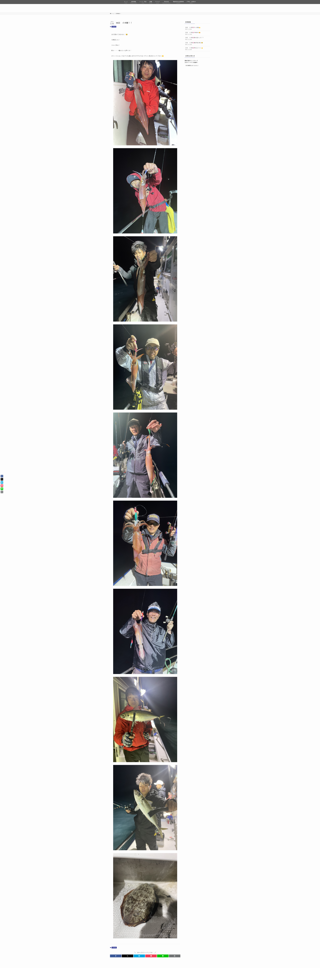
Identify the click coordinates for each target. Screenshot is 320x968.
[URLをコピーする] (174, 956)
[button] (115, 956)
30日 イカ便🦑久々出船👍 (192, 28)
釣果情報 (114, 26)
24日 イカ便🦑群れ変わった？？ (194, 38)
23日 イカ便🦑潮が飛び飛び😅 (194, 43)
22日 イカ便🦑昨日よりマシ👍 (194, 48)
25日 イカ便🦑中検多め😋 (192, 33)
